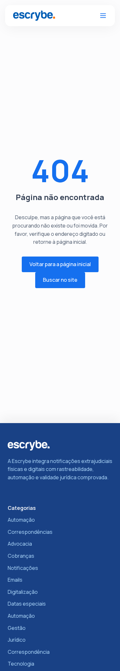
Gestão (17, 627)
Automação (21, 519)
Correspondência (29, 651)
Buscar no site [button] (60, 279)
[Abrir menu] (103, 15)
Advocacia (20, 543)
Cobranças (21, 555)
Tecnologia (21, 663)
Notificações (23, 567)
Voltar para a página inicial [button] (60, 264)
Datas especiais (27, 603)
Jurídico (17, 639)
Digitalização (23, 591)
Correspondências (30, 531)
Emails (15, 579)
